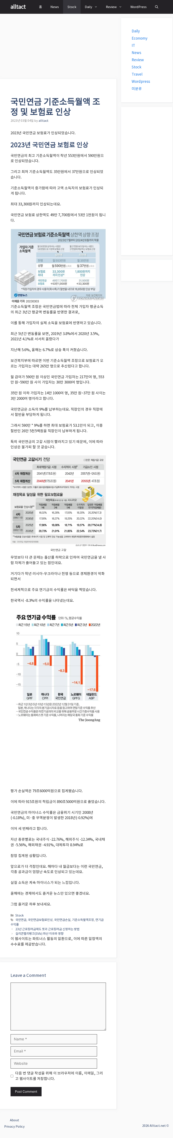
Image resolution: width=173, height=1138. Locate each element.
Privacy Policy (14, 1126)
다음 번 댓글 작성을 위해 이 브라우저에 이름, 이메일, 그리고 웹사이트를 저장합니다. (59, 1076)
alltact (18, 6)
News (54, 7)
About (14, 1120)
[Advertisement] (58, 47)
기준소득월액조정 (83, 920)
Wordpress (141, 81)
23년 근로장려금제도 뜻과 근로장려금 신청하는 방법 (47, 929)
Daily (88, 7)
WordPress (138, 7)
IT (133, 45)
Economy (139, 38)
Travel (137, 74)
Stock (71, 7)
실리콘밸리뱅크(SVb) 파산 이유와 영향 (39, 934)
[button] (156, 7)
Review (111, 7)
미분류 (137, 88)
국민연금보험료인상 (40, 920)
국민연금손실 (62, 920)
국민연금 (20, 920)
